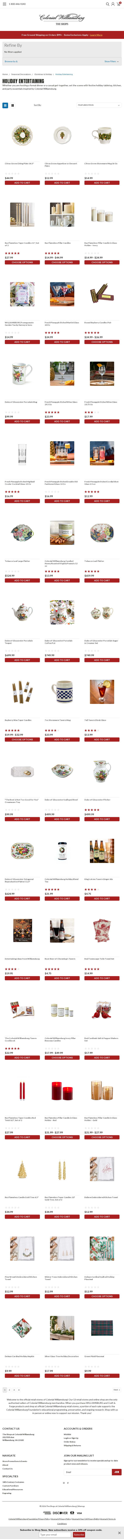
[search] (107, 4)
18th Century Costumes (13, 1482)
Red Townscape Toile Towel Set (99, 959)
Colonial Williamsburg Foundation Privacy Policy (29, 1519)
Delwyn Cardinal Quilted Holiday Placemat (99, 1278)
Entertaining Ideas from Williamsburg (22, 959)
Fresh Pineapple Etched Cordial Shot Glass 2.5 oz (101, 482)
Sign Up (75, 1438)
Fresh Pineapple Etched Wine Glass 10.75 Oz (100, 403)
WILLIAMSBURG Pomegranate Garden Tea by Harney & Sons (19, 323)
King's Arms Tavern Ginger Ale (98, 879)
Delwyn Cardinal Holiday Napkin (19, 1356)
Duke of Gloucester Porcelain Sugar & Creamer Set (101, 641)
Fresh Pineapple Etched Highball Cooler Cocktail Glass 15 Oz (20, 482)
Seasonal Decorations (21, 74)
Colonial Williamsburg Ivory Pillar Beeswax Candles (60, 1039)
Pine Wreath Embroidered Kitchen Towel (21, 1278)
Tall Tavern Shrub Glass (95, 720)
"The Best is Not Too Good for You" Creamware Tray (22, 801)
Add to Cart (22, 182)
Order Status (69, 1442)
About (5, 1465)
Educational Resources (12, 1489)
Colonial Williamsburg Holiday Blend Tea (61, 880)
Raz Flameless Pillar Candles (58, 243)
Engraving (6, 1493)
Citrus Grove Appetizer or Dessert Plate (61, 164)
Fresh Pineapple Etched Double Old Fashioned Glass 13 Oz (61, 482)
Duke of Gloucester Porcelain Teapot (19, 641)
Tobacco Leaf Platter (94, 561)
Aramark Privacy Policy (61, 1519)
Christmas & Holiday (43, 74)
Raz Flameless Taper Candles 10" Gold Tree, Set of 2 (60, 1198)
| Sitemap (81, 1506)
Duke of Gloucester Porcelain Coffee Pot (58, 641)
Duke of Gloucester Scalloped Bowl (61, 800)
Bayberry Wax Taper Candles (18, 720)
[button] (62, 61)
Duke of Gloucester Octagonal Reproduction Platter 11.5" (19, 880)
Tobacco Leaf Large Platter (17, 561)
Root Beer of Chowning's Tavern (60, 959)
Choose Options (22, 262)
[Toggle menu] (4, 6)
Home (5, 74)
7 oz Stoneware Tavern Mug (58, 720)
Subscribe (79, 1534)
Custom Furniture (10, 1486)
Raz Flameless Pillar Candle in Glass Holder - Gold (100, 1119)
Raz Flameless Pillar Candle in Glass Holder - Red (61, 1119)
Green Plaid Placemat (94, 1356)
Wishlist (67, 1434)
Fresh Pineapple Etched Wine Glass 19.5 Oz (61, 403)
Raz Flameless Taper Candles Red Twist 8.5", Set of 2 (20, 1119)
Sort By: (37, 105)
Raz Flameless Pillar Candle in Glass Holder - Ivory (100, 244)
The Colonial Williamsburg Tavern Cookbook (20, 1039)
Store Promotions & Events (14, 1461)
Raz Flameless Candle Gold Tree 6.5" (22, 1197)
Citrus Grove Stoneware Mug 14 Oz (100, 163)
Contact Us (7, 1468)
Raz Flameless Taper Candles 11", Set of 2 (22, 244)
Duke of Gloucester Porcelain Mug (21, 402)
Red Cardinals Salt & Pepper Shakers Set (101, 1039)
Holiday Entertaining (64, 74)
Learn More (96, 35)
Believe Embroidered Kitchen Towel (101, 1197)
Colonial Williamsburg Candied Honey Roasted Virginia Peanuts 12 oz (61, 563)
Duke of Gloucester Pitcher (97, 800)
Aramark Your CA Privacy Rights (85, 1519)
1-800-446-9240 (17, 4)
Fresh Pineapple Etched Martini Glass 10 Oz (62, 323)
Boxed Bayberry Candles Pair (97, 322)
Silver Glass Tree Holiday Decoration (62, 1356)
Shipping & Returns (72, 1445)
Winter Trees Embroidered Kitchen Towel (61, 1278)
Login (66, 1438)
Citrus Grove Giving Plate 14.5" (19, 163)
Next (116, 1389)
